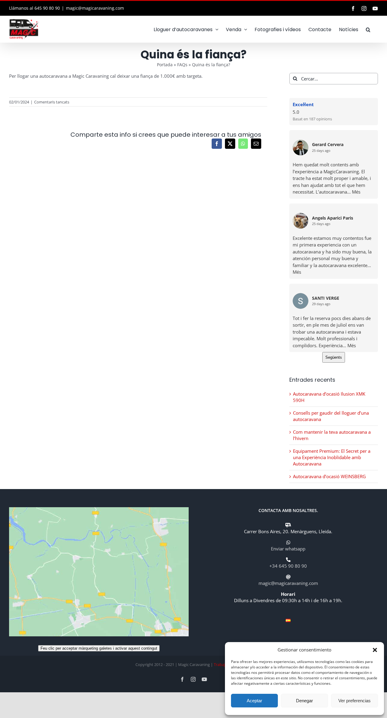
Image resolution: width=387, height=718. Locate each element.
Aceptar (254, 700)
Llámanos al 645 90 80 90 (34, 8)
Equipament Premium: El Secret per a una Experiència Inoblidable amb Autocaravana (331, 457)
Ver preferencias (354, 700)
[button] (375, 650)
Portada (165, 64)
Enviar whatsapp (288, 549)
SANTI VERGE (325, 298)
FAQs (182, 64)
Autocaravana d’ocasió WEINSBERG (329, 476)
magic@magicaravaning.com (95, 8)
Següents (333, 357)
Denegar (304, 700)
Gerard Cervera (327, 144)
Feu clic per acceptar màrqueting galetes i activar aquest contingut (99, 648)
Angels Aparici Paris (332, 218)
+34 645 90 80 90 (288, 566)
